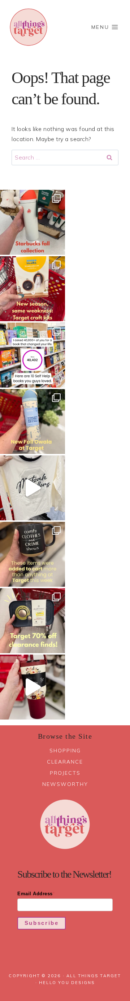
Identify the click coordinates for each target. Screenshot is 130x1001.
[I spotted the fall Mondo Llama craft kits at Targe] (32, 288)
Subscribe (42, 923)
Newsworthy (65, 784)
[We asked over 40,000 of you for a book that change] (32, 355)
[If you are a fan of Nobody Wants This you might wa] (32, 487)
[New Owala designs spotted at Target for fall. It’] (32, 421)
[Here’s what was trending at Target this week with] (32, 554)
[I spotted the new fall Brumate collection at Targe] (32, 687)
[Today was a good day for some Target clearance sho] (32, 620)
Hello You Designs (67, 982)
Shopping (65, 750)
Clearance (65, 762)
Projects (65, 773)
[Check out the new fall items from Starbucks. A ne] (32, 222)
